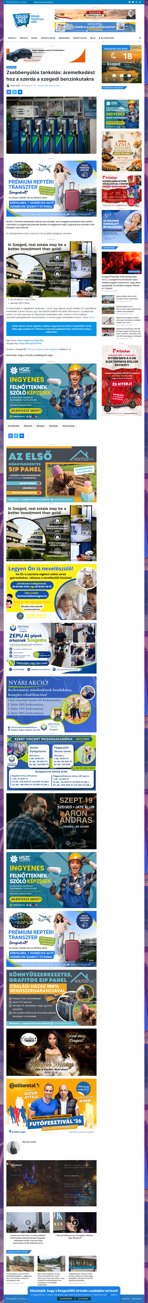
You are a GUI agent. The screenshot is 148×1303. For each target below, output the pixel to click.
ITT (109, 1295)
